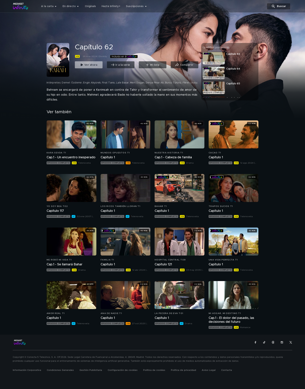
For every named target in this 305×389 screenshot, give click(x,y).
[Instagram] (281, 342)
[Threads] (273, 342)
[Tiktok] (264, 342)
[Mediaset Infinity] (20, 6)
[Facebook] (255, 342)
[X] (290, 342)
